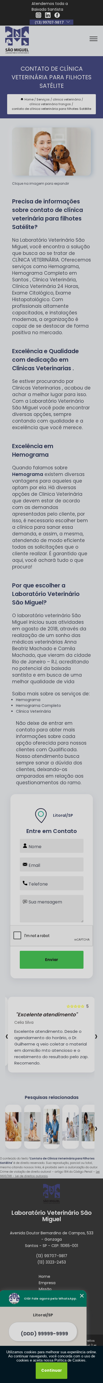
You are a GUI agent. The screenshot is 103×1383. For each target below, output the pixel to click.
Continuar (51, 1370)
